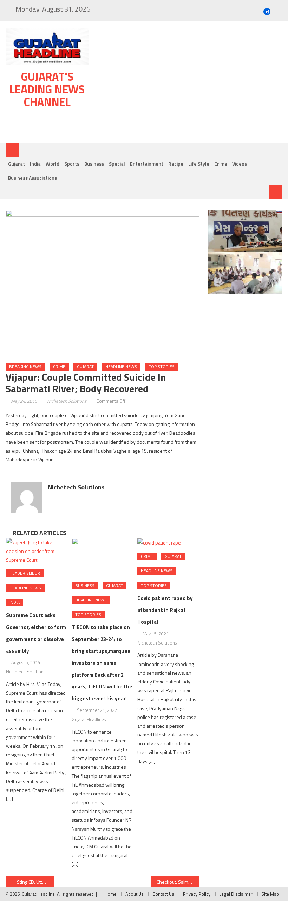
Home (110, 893)
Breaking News (25, 366)
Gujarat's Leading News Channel (47, 89)
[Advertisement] (189, 84)
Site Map (270, 893)
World (52, 163)
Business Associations (32, 177)
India (35, 163)
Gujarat (16, 163)
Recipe (175, 163)
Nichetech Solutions (66, 401)
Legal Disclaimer (236, 893)
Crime (220, 163)
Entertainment (146, 163)
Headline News (121, 366)
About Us (134, 893)
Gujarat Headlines (89, 719)
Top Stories (162, 366)
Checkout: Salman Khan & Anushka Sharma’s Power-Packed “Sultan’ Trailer (178, 882)
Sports (71, 163)
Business (94, 163)
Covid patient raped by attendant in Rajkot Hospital (165, 610)
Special (117, 163)
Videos (239, 163)
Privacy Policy (196, 893)
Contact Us (163, 893)
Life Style (198, 163)
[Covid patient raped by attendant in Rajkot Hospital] (168, 542)
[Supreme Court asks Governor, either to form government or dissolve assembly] (37, 551)
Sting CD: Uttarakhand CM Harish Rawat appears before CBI (35, 882)
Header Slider (24, 573)
